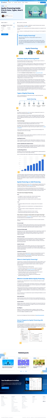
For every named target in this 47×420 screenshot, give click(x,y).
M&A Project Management (15, 410)
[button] (10, 2)
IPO (28, 112)
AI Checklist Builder (24, 401)
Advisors (13, 405)
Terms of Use (28, 417)
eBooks (23, 402)
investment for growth (31, 269)
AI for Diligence (3, 403)
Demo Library (23, 405)
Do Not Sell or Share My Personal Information (40, 417)
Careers (33, 400)
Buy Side (13, 403)
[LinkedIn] (44, 401)
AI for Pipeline (3, 402)
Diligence (2, 400)
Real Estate (13, 401)
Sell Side (13, 404)
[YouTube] (43, 401)
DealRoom (26, 26)
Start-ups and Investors (15, 402)
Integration (2, 401)
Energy (12, 400)
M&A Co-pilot (23, 400)
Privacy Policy (24, 417)
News (33, 402)
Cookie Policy (32, 417)
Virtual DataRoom (3, 404)
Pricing (23, 2)
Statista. (44, 154)
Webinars (23, 404)
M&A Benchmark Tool (25, 406)
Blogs (22, 403)
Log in (39, 2)
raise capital (29, 216)
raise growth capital (39, 72)
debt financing (30, 185)
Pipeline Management (14, 406)
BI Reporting (2, 405)
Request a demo (43, 2)
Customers (15, 2)
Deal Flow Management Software (16, 411)
